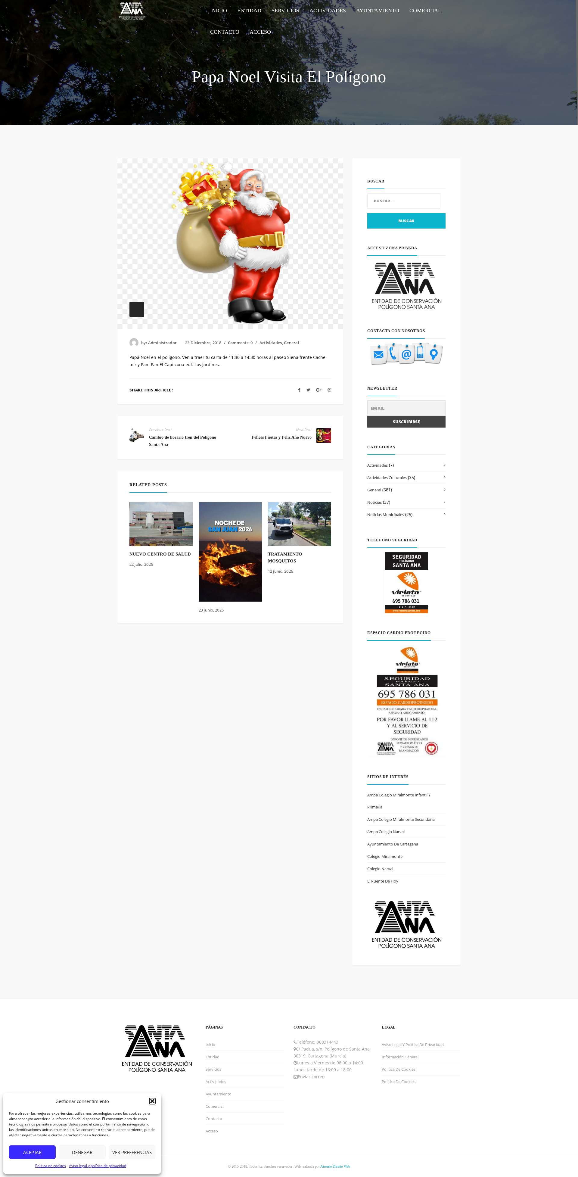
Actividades (270, 342)
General (291, 342)
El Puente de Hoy (382, 881)
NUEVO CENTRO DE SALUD (160, 554)
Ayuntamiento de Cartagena (392, 844)
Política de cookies (50, 1165)
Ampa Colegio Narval (386, 831)
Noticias (374, 502)
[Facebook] (299, 390)
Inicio (210, 1044)
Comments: (240, 342)
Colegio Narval (380, 868)
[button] (152, 1101)
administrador (162, 342)
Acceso (212, 1131)
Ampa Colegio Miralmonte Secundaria (401, 819)
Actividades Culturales (387, 477)
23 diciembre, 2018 (203, 342)
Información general (400, 1057)
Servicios (213, 1069)
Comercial (214, 1106)
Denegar (82, 1152)
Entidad (212, 1057)
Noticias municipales (385, 514)
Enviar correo (311, 1076)
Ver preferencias (132, 1152)
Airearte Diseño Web (335, 1166)
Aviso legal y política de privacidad (97, 1165)
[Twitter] (308, 390)
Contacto (214, 1118)
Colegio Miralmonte (384, 856)
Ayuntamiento (219, 1094)
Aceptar (32, 1152)
